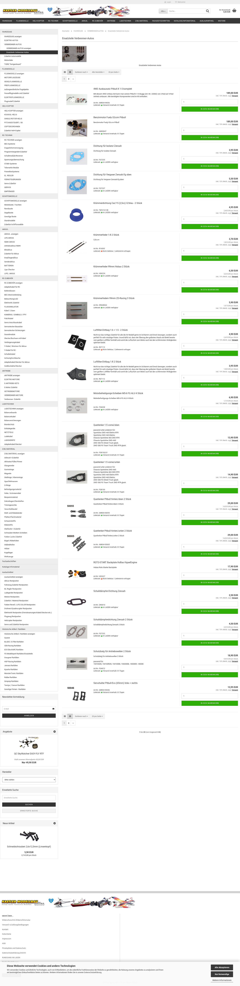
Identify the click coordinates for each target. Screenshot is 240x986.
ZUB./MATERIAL (141, 21)
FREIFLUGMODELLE (12, 85)
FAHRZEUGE (7, 21)
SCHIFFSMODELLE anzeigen (15, 201)
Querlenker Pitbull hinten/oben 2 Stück (112, 499)
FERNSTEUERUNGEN (12, 179)
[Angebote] (54, 731)
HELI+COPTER (38, 21)
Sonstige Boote (10, 217)
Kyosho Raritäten (11, 669)
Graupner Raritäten (11, 658)
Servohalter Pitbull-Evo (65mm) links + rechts (115, 683)
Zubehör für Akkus (11, 254)
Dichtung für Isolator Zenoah (107, 146)
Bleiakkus (8, 250)
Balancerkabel (10, 417)
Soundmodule (9, 334)
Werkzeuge (8, 557)
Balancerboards (10, 412)
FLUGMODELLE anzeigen (14, 74)
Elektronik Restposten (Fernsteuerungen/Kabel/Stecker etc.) (28, 612)
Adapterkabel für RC (12, 287)
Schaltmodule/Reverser (13, 156)
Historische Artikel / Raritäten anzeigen (19, 634)
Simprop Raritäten (11, 681)
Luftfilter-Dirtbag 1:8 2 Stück (107, 361)
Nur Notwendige (222, 974)
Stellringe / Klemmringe (13, 477)
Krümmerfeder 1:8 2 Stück (106, 235)
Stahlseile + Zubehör (12, 529)
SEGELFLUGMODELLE (13, 81)
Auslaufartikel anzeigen (13, 577)
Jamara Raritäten (11, 665)
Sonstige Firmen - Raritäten (15, 689)
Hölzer (6, 549)
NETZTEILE (8, 432)
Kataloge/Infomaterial (185, 21)
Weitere (221, 21)
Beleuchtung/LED (11, 299)
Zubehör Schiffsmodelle (13, 224)
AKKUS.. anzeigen (11, 234)
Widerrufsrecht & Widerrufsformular (16, 920)
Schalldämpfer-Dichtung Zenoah (109, 591)
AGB (4, 943)
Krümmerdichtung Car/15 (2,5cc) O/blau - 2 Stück (117, 203)
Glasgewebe (9, 466)
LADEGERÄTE (9, 440)
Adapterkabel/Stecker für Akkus (17, 362)
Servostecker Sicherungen (14, 330)
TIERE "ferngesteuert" (12, 64)
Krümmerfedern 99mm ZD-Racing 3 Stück (113, 298)
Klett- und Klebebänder (13, 513)
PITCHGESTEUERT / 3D (13, 122)
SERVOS (7, 187)
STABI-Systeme (10, 164)
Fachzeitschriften (161, 21)
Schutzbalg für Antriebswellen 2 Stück (112, 651)
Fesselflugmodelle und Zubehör (16, 93)
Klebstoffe (8, 525)
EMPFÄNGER (9, 191)
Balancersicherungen (12, 420)
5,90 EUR (28, 852)
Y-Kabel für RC (10, 350)
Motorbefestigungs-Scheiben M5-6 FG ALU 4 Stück (118, 393)
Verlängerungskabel (12, 342)
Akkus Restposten (11, 581)
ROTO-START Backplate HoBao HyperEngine (115, 562)
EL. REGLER (8, 176)
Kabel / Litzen (9, 311)
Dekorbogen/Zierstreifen (14, 501)
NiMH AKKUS (9, 242)
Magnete (7, 473)
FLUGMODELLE (22, 21)
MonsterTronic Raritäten (13, 673)
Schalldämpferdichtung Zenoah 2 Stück (112, 619)
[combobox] (81, 72)
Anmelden (29, 716)
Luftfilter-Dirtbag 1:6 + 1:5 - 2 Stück (110, 330)
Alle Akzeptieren (222, 967)
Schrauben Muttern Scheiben (15, 533)
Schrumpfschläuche (12, 358)
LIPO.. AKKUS (9, 273)
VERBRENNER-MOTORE (13, 395)
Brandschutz (9, 424)
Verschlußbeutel (10, 509)
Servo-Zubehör (10, 183)
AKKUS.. (85, 21)
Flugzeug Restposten (12, 616)
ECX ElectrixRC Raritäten (13, 650)
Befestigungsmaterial (12, 489)
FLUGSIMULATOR (11, 307)
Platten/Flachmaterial (12, 517)
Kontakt (5, 929)
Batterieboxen (9, 291)
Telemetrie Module (11, 168)
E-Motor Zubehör (10, 387)
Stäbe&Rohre (9, 545)
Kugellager (8, 553)
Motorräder (8, 60)
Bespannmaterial (11, 497)
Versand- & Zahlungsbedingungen (15, 925)
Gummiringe (9, 469)
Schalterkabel (9, 354)
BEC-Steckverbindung (12, 295)
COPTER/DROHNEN (12, 126)
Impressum (6, 939)
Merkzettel (181, 2)
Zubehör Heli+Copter (12, 130)
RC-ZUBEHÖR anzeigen (13, 283)
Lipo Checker (9, 270)
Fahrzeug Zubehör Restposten (16, 585)
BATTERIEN (8, 266)
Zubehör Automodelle (12, 56)
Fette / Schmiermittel (12, 493)
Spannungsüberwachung (14, 160)
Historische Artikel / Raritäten (13, 629)
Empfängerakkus (11, 258)
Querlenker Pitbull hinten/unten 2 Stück (112, 530)
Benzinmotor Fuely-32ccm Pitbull (109, 117)
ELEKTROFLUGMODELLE (14, 97)
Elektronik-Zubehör (11, 303)
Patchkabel (8, 318)
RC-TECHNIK (53, 21)
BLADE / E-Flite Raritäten (14, 642)
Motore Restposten (11, 597)
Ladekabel (8, 436)
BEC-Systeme (9, 144)
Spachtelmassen (11, 481)
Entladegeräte (9, 428)
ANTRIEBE (111, 21)
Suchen (29, 805)
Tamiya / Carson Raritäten (14, 685)
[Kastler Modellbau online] (78, 11)
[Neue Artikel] (54, 823)
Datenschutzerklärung (92, 972)
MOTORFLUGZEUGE (12, 77)
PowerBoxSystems (11, 171)
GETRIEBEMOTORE (12, 391)
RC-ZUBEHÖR (97, 21)
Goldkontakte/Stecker (13, 366)
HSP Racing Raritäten (12, 662)
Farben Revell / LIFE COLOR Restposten (19, 605)
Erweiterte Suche (29, 811)
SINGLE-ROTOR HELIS (13, 119)
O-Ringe (7, 485)
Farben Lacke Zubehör (13, 537)
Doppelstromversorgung (13, 148)
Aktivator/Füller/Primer (13, 462)
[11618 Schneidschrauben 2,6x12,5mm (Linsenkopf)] (29, 835)
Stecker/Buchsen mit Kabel (15, 338)
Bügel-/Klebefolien (11, 541)
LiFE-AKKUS (9, 238)
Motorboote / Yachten (12, 205)
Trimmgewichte (10, 505)
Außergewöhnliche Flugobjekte (16, 89)
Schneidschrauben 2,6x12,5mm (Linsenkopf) (29, 846)
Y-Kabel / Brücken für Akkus (15, 346)
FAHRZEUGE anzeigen (13, 36)
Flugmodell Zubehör (12, 101)
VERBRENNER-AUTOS (13, 44)
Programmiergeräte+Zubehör (15, 152)
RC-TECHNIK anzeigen (13, 140)
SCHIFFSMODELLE (70, 21)
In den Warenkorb (210, 109)
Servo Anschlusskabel (13, 322)
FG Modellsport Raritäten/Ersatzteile (18, 654)
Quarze (7, 638)
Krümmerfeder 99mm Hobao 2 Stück (111, 266)
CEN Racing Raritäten (12, 646)
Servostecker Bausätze (13, 326)
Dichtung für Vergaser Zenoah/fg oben (112, 174)
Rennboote (8, 209)
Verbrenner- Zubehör (12, 399)
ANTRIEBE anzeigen (12, 375)
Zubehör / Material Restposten (16, 601)
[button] (65, 72)
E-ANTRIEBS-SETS (11, 383)
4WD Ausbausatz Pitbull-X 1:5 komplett (112, 89)
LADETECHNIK (125, 21)
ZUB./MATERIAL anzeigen (14, 454)
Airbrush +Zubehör (11, 458)
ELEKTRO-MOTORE (12, 379)
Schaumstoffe (10, 521)
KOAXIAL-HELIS (10, 115)
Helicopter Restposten (13, 620)
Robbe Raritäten (10, 677)
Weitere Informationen (222, 980)
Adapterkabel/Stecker (13, 444)
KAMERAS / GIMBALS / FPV (15, 315)
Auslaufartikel (207, 21)
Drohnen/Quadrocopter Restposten (18, 608)
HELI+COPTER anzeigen (13, 111)
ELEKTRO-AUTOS (11, 40)
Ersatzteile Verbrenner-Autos (17, 52)
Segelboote (8, 213)
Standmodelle (9, 221)
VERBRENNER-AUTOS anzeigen (18, 48)
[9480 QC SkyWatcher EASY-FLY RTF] (29, 743)
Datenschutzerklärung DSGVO (14, 953)
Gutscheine (6, 934)
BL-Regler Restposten (12, 589)
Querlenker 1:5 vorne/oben (106, 425)
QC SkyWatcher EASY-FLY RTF (29, 753)
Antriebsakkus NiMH (12, 246)
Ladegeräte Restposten (13, 593)
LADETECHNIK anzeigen (13, 409)
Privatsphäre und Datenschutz (14, 948)
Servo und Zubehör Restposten (16, 624)
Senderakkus (9, 262)
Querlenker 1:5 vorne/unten (106, 462)
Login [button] (168, 2)
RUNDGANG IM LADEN (11, 957)
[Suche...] (207, 11)
